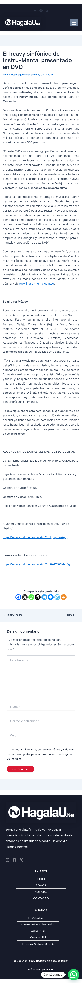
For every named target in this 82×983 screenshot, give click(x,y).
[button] (73, 974)
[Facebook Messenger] (51, 597)
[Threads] (38, 597)
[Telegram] (44, 597)
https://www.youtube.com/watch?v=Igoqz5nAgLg (35, 537)
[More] (64, 597)
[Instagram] (57, 597)
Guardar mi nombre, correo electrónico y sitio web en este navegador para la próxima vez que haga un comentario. (41, 754)
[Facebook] (18, 597)
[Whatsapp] (31, 597)
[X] (25, 597)
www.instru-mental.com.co (36, 283)
